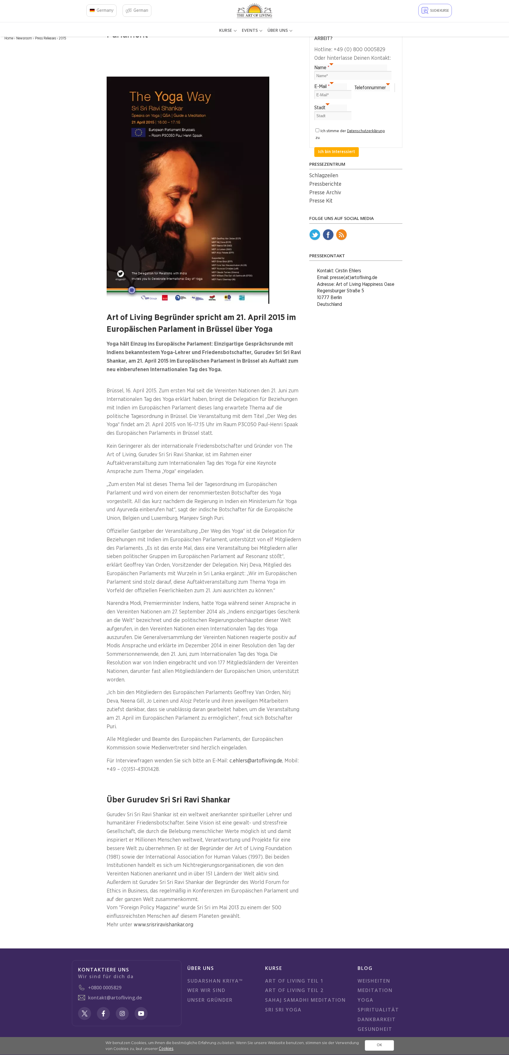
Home (8, 38)
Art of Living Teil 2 (294, 990)
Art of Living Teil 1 (294, 981)
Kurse (225, 30)
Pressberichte (325, 184)
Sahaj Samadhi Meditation (305, 1000)
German (140, 11)
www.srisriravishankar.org (163, 925)
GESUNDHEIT (375, 1029)
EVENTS (250, 30)
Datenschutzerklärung (366, 131)
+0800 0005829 (104, 987)
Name (321, 67)
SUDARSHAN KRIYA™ (215, 981)
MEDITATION (375, 990)
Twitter (314, 235)
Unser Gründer (210, 1000)
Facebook (328, 235)
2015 (62, 38)
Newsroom (24, 38)
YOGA (366, 1000)
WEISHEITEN (374, 981)
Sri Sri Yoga (283, 1009)
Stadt (319, 107)
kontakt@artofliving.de (115, 997)
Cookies (166, 1049)
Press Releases (45, 38)
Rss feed (341, 235)
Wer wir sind (206, 990)
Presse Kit (321, 201)
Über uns (277, 30)
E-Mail (322, 86)
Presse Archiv (325, 192)
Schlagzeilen (323, 175)
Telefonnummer (370, 87)
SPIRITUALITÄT (378, 1009)
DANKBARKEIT (377, 1019)
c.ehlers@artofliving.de (255, 761)
